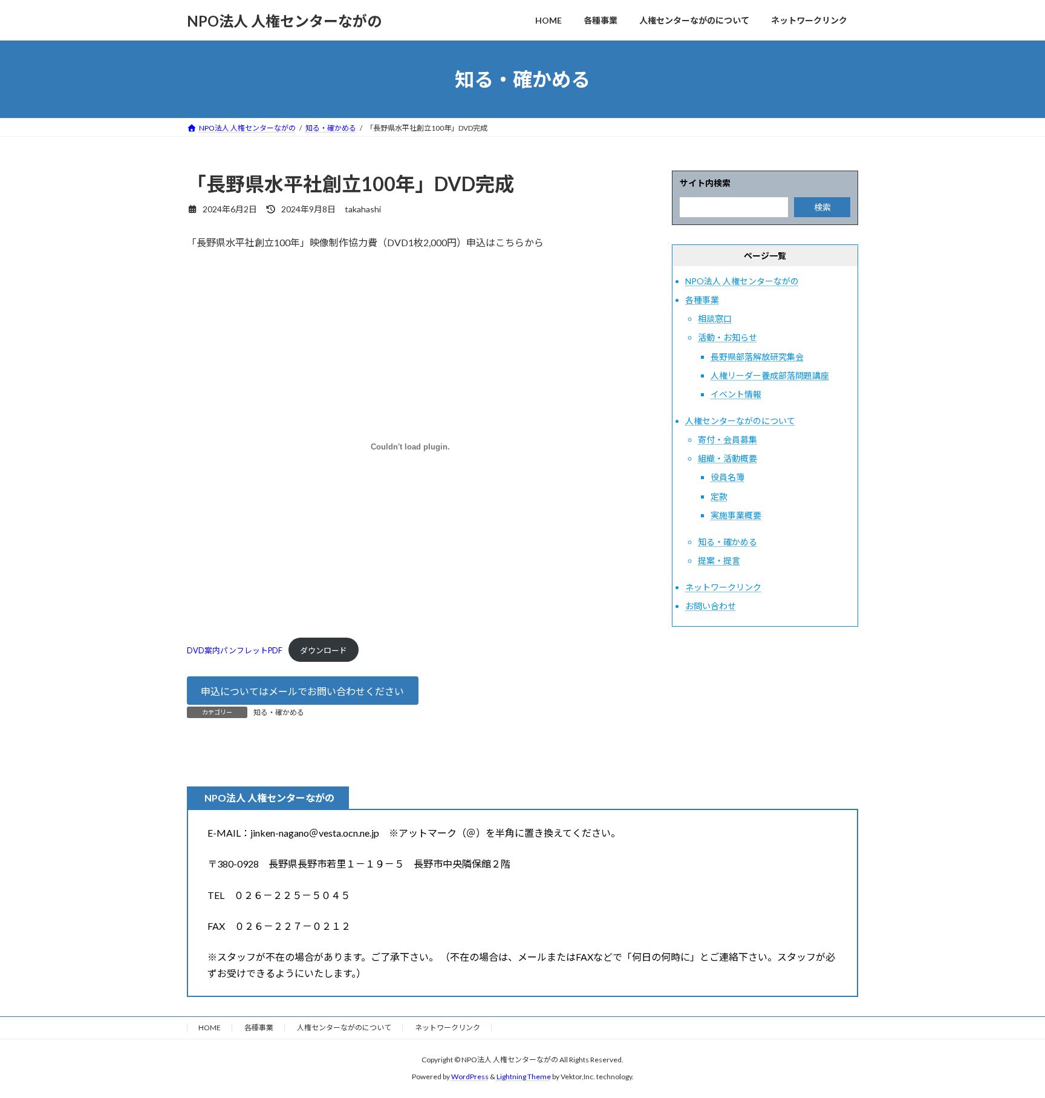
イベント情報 (736, 394)
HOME (209, 1027)
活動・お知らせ (727, 338)
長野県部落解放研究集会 (757, 356)
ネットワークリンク (723, 587)
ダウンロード (323, 650)
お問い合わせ (710, 606)
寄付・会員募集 (727, 439)
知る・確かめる (278, 712)
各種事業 (702, 300)
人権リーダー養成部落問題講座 (770, 375)
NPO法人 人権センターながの (742, 281)
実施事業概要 (736, 515)
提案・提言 (719, 560)
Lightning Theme (523, 1077)
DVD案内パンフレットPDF (234, 650)
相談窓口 (715, 318)
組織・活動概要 (727, 458)
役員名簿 (727, 477)
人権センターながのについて (740, 421)
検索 (822, 207)
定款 (719, 496)
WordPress (470, 1077)
